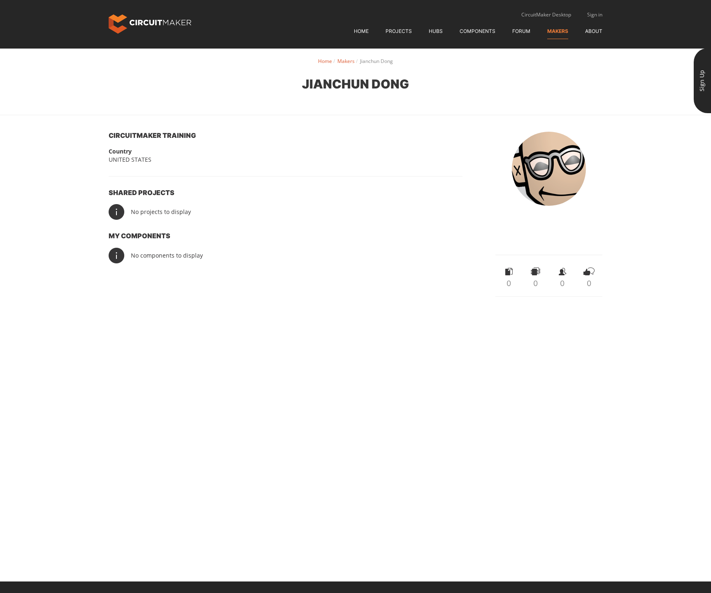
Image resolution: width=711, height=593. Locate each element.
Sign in (594, 14)
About (593, 31)
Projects (399, 31)
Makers (557, 31)
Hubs (436, 31)
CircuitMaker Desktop (546, 14)
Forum (521, 31)
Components (477, 31)
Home (361, 31)
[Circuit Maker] (150, 23)
